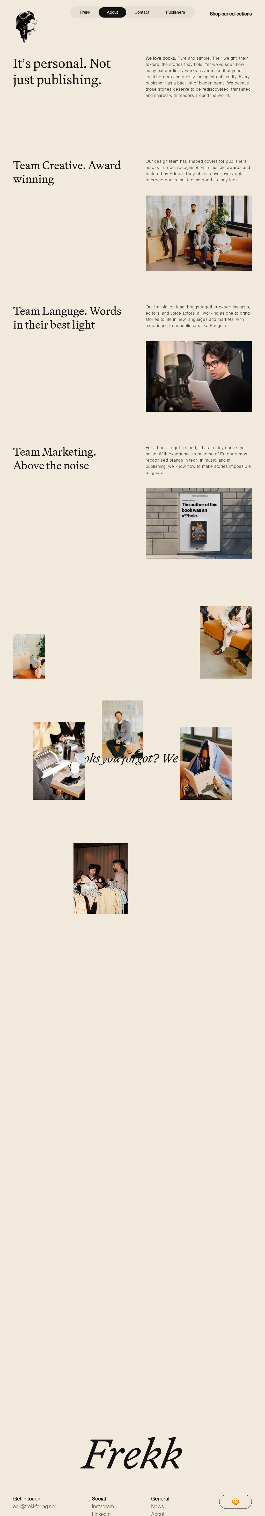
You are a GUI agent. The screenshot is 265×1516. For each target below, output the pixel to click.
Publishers (175, 12)
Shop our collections (231, 14)
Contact (142, 12)
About (112, 12)
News (157, 1506)
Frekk (85, 12)
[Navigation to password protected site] (235, 1502)
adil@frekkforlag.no (34, 1506)
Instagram (103, 1506)
